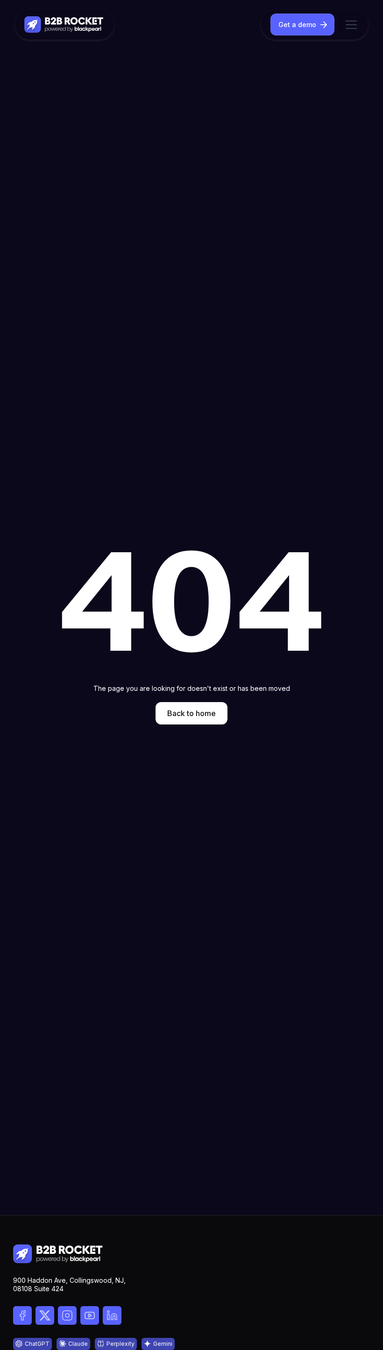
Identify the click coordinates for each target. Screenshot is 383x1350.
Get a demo (297, 24)
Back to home (191, 713)
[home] (64, 24)
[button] (349, 25)
